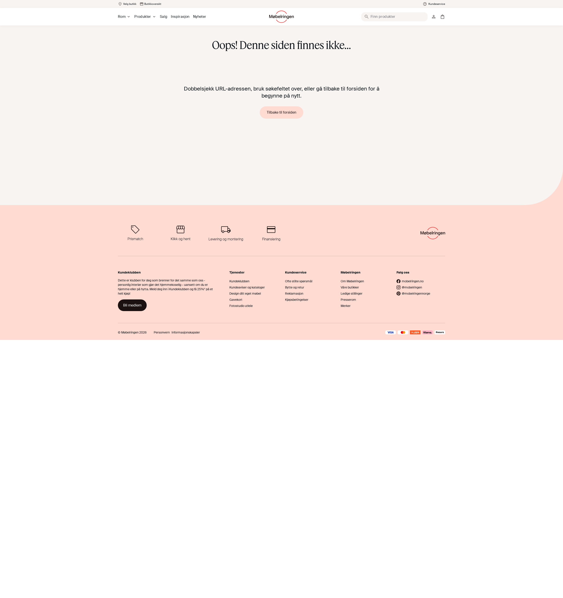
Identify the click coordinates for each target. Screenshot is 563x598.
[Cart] (442, 16)
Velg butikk (129, 4)
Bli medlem (132, 305)
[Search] (366, 16)
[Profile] (433, 16)
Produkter (142, 16)
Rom (122, 16)
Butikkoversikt (152, 4)
